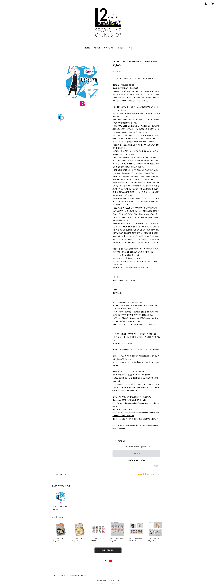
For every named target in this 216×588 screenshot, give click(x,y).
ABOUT (97, 48)
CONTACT (108, 48)
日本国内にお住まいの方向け (136, 460)
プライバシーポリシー (60, 576)
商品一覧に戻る (108, 550)
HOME (87, 48)
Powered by (105, 584)
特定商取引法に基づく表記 (78, 576)
